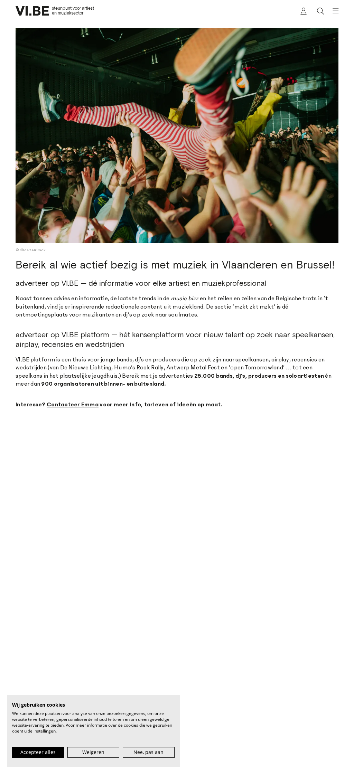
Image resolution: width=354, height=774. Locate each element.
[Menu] (333, 11)
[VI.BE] (32, 11)
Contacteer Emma (73, 404)
